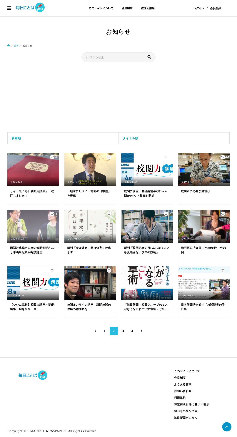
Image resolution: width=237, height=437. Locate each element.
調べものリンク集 (185, 411)
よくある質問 (183, 384)
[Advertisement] (118, 97)
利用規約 (180, 397)
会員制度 (127, 8)
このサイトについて (101, 8)
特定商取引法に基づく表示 (191, 404)
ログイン (198, 8)
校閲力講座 (148, 8)
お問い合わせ (183, 391)
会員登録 (215, 8)
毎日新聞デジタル (185, 417)
